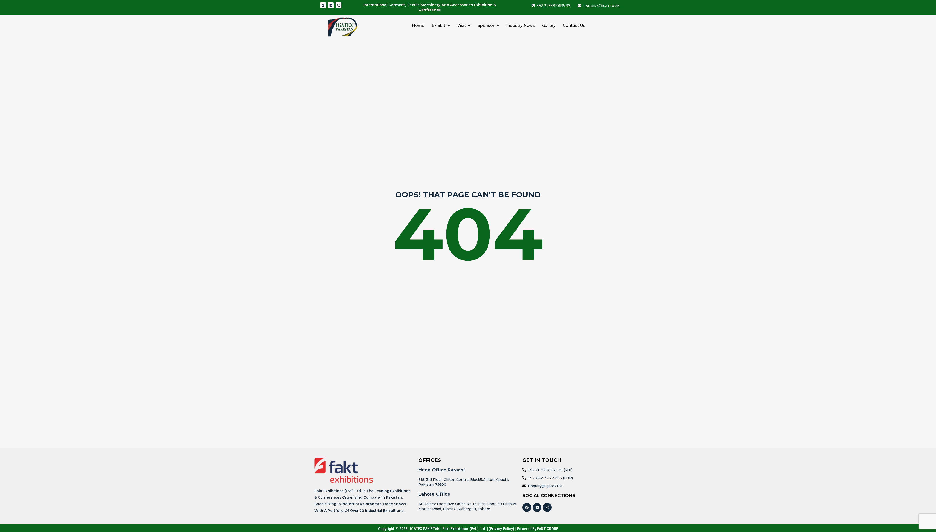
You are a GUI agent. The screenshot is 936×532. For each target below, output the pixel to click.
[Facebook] (323, 5)
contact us (574, 25)
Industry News (520, 25)
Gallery (549, 25)
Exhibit (438, 25)
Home (418, 25)
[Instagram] (338, 5)
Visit (461, 25)
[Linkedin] (331, 5)
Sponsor (486, 25)
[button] (441, 25)
